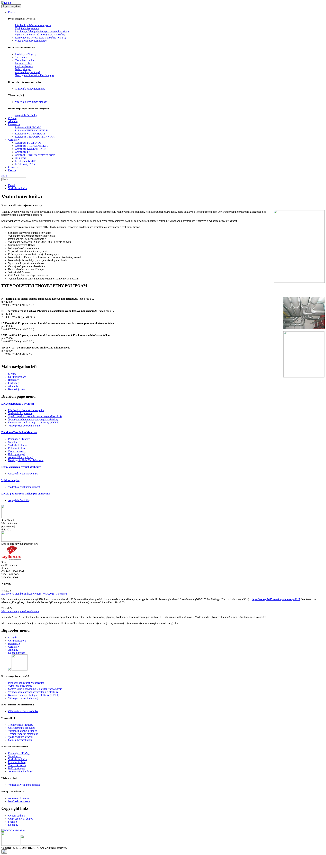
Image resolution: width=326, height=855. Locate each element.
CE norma (20, 158)
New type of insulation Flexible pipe (34, 75)
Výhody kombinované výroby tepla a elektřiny (40, 34)
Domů (11, 185)
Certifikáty (14, 383)
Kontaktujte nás (16, 389)
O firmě (12, 118)
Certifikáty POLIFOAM (28, 142)
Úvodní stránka (16, 815)
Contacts (12, 167)
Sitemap (12, 821)
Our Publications (17, 376)
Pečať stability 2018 (25, 161)
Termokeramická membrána (23, 733)
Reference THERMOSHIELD (31, 130)
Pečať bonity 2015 (25, 164)
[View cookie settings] (4, 851)
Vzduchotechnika (24, 60)
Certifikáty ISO (23, 151)
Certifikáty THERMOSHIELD (32, 145)
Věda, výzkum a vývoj (20, 736)
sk (2, 175)
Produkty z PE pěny (26, 54)
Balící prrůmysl (16, 454)
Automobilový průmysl (27, 72)
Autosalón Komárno (19, 798)
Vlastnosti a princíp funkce (22, 730)
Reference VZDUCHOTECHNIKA (35, 136)
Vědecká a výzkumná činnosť (31, 101)
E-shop (12, 170)
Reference (13, 379)
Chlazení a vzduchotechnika (30, 88)
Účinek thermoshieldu (20, 740)
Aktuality (13, 121)
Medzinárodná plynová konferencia (20, 611)
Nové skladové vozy (19, 801)
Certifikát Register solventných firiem (35, 154)
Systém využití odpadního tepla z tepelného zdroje (42, 31)
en (5, 175)
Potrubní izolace (23, 63)
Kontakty (13, 824)
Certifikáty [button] (14, 139)
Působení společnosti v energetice (33, 25)
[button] (17, 403)
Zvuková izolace (24, 66)
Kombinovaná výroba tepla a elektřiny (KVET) (40, 37)
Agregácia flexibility (26, 115)
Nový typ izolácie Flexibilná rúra (25, 460)
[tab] (163, 403)
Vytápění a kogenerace (27, 28)
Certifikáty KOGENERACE (30, 148)
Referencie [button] (14, 124)
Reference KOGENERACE (30, 133)
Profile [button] (11, 12)
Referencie (14, 643)
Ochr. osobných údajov (20, 818)
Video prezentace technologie (31, 40)
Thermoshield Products (20, 724)
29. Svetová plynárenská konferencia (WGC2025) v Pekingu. (34, 593)
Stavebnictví (21, 57)
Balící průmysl (23, 69)
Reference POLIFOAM (28, 127)
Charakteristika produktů (21, 727)
